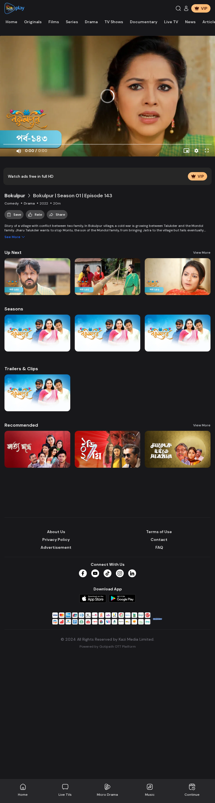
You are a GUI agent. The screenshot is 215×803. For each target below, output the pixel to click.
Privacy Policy (56, 539)
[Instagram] (120, 573)
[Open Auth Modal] (186, 8)
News (190, 21)
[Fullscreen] (207, 150)
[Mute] (18, 150)
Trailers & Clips (21, 369)
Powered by (108, 646)
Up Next (13, 252)
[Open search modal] (178, 8)
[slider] (107, 144)
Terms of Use (159, 531)
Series (72, 21)
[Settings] (196, 150)
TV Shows (113, 21)
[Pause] (8, 150)
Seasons (13, 309)
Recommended (21, 425)
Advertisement (56, 547)
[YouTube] (95, 573)
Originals (33, 21)
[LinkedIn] (132, 573)
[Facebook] (83, 573)
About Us (56, 531)
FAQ (159, 547)
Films (53, 21)
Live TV (171, 21)
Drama (91, 21)
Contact (159, 539)
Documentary (143, 21)
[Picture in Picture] (186, 150)
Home (11, 21)
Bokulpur (14, 195)
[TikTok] (107, 573)
